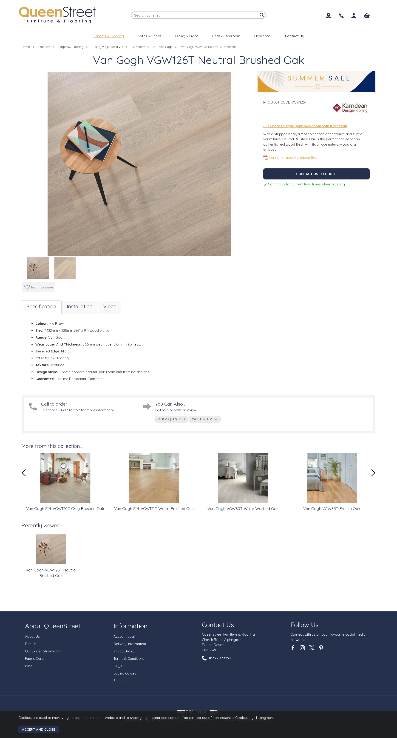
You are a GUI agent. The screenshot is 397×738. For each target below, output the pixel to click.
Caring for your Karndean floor (294, 157)
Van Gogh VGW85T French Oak (323, 508)
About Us (32, 636)
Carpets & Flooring (109, 36)
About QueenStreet (52, 626)
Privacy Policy (124, 651)
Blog (29, 666)
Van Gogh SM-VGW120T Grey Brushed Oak (57, 508)
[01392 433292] (341, 16)
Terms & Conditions (129, 658)
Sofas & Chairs (150, 36)
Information (130, 626)
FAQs (117, 666)
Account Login (124, 636)
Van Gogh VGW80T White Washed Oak (234, 508)
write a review (205, 419)
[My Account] (354, 15)
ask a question (171, 419)
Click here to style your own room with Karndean (305, 126)
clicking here (264, 717)
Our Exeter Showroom (43, 651)
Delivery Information (129, 644)
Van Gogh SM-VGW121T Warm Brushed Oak (145, 508)
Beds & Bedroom (226, 36)
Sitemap (120, 680)
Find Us (31, 644)
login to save (42, 287)
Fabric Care (34, 658)
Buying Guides (124, 673)
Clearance (262, 36)
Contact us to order (316, 174)
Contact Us (218, 625)
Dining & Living (186, 36)
